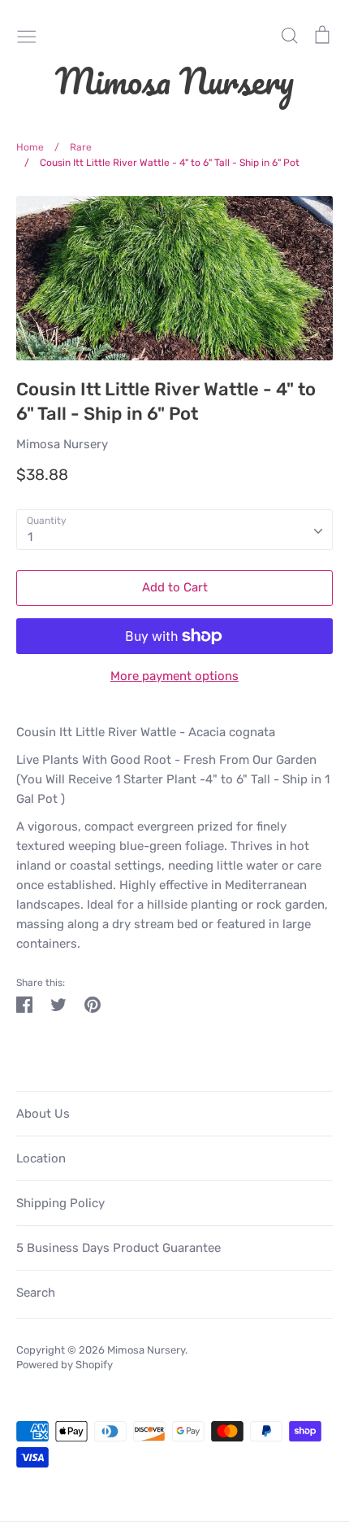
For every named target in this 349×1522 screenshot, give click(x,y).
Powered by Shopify (64, 1364)
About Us (43, 1113)
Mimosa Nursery (174, 80)
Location (41, 1158)
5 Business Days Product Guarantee (118, 1248)
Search (35, 1292)
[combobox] (174, 529)
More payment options (174, 676)
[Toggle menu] (26, 35)
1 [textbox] (30, 537)
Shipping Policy (60, 1203)
